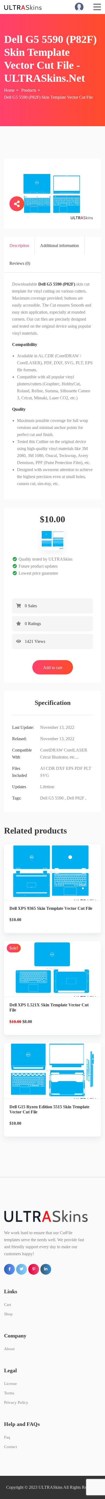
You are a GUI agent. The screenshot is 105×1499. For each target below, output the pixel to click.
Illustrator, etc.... (65, 757)
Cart (7, 1304)
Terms (9, 1393)
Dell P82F (75, 798)
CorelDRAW (51, 750)
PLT (87, 768)
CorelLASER (75, 750)
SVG (44, 775)
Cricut (45, 757)
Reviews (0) (19, 263)
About (9, 1349)
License (10, 1383)
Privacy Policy (16, 1402)
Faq (7, 1437)
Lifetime (47, 786)
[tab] (19, 246)
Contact (10, 1447)
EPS (70, 768)
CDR (50, 768)
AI (42, 768)
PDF (79, 768)
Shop (8, 1314)
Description (19, 245)
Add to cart (52, 667)
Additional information (59, 245)
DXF (60, 768)
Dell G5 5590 (52, 798)
